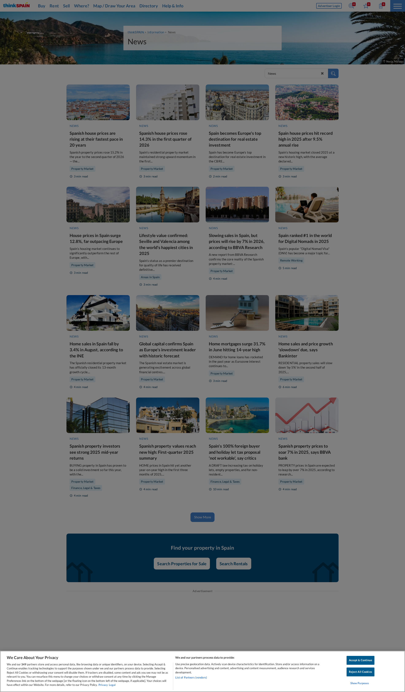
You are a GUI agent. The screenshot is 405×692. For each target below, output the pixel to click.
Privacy (103, 685)
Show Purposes (359, 683)
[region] (202, 671)
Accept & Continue (360, 660)
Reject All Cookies (360, 671)
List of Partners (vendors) (191, 677)
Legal (112, 685)
